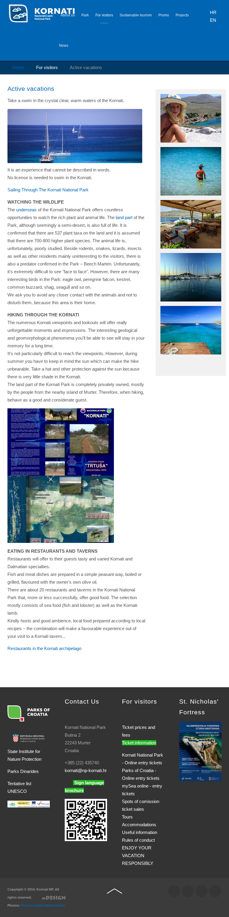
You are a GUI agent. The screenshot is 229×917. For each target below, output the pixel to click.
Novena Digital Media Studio (43, 905)
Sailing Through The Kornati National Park (48, 189)
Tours (127, 816)
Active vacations (30, 88)
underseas (26, 209)
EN (213, 20)
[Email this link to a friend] (143, 100)
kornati (86, 770)
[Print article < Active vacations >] (136, 100)
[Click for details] (200, 751)
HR (213, 12)
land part (124, 217)
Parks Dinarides (23, 771)
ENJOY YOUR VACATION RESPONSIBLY (137, 855)
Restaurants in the (44, 648)
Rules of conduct (138, 840)
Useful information (139, 832)
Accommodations (139, 824)
